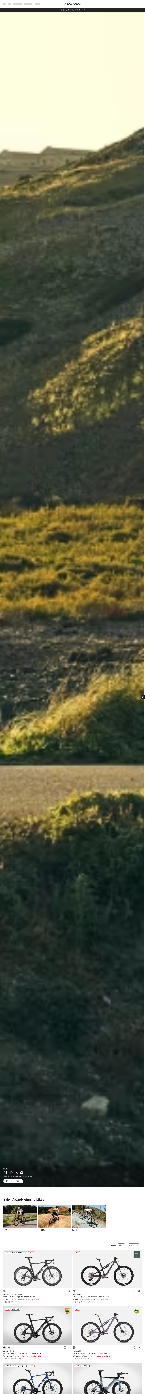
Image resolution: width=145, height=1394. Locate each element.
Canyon (5, 1168)
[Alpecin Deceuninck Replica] (9, 1347)
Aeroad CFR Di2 (8, 1351)
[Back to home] (72, 4)
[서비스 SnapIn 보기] (143, 697)
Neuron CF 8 (77, 1294)
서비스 (37, 4)
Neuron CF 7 (77, 1351)
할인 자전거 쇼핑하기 (13, 1181)
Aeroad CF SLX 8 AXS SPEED (12, 1294)
